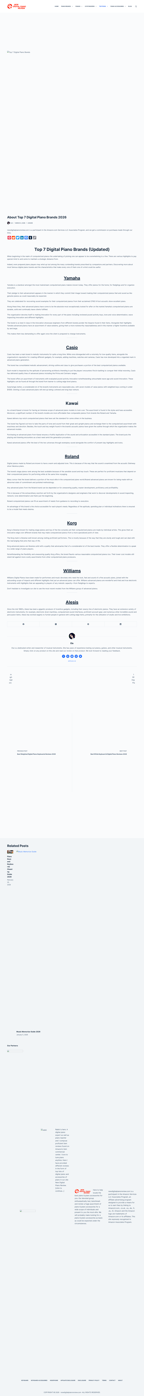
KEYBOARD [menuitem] (24, 1380)
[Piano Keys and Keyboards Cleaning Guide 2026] (10, 852)
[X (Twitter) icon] (72, 656)
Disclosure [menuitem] (82, 1380)
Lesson (30, 223)
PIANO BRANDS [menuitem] (66, 6)
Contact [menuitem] (112, 1380)
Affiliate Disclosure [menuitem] (68, 1380)
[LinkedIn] (120, 624)
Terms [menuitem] (104, 1380)
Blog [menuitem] (130, 6)
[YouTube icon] (80, 656)
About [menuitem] (120, 1380)
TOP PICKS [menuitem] (102, 6)
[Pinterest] (88, 624)
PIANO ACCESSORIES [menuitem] (117, 6)
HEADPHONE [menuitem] (54, 1380)
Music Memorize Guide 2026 (28, 1032)
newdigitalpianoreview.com (119, 1191)
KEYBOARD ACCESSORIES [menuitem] (39, 1380)
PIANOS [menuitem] (77, 6)
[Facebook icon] (63, 656)
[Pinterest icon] (76, 656)
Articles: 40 (72, 661)
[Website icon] (67, 656)
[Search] (136, 6)
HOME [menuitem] (57, 6)
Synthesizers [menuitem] (90, 6)
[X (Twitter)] (56, 624)
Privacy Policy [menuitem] (94, 1380)
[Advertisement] (72, 28)
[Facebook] (23, 624)
